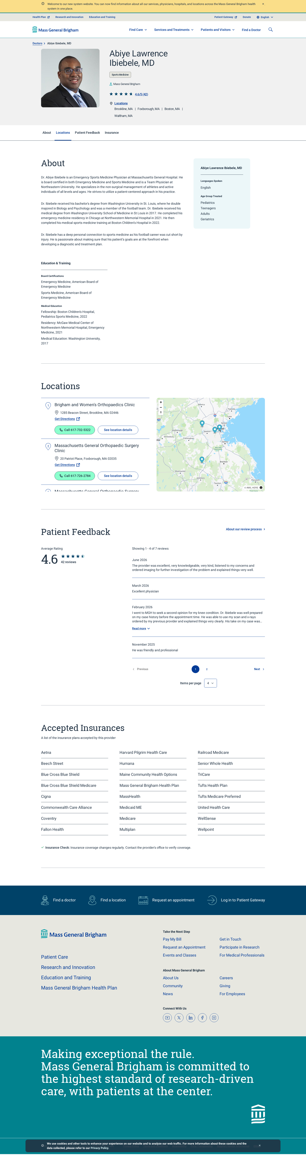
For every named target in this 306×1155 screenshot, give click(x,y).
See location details (118, 430)
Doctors (37, 43)
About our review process (244, 529)
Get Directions (65, 419)
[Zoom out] (160, 407)
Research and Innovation (69, 17)
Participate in (239, 947)
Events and (179, 955)
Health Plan (39, 17)
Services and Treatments (171, 30)
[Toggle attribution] (261, 487)
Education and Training (102, 17)
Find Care (136, 30)
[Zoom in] (160, 402)
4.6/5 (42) (141, 94)
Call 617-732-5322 (77, 430)
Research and (68, 967)
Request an (184, 947)
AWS (248, 487)
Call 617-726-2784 (77, 476)
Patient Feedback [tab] (87, 132)
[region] (211, 444)
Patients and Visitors (216, 30)
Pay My (172, 939)
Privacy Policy (99, 1148)
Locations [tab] (63, 132)
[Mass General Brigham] (55, 29)
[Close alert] (263, 4)
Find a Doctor (251, 30)
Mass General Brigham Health (79, 988)
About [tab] (46, 132)
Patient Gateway (223, 17)
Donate (247, 17)
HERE (255, 487)
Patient (54, 957)
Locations (121, 103)
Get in (230, 939)
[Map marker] (214, 430)
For (232, 994)
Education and (66, 977)
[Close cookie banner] (259, 1146)
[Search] (270, 29)
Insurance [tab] (112, 132)
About (170, 978)
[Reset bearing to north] (160, 412)
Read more (139, 628)
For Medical (242, 955)
